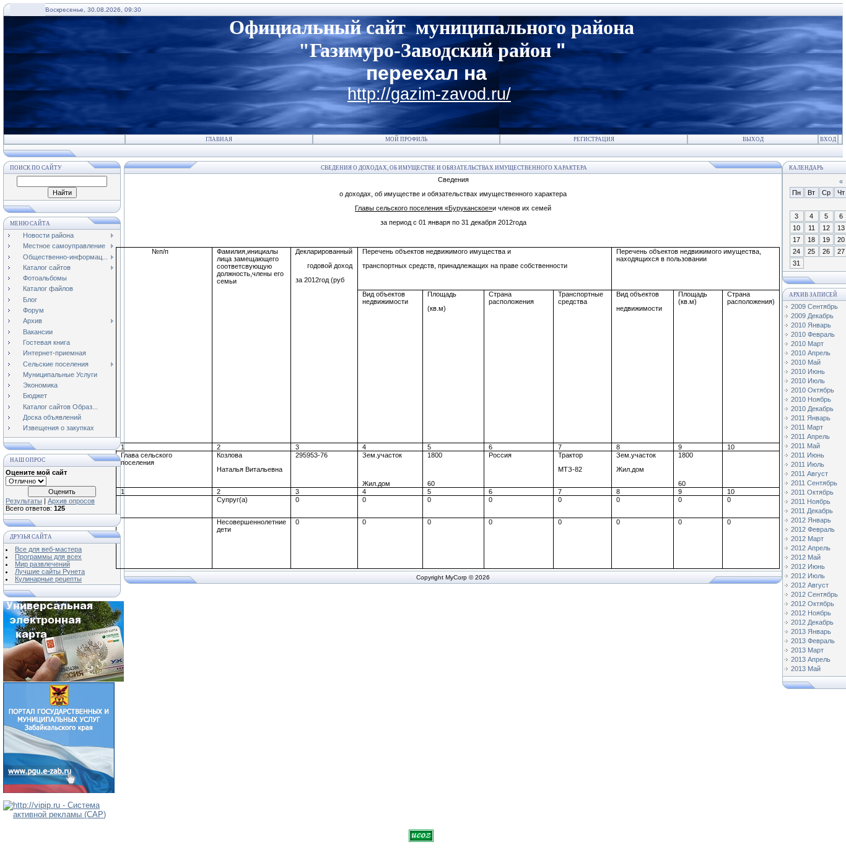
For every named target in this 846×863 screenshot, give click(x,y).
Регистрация (593, 139)
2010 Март (807, 343)
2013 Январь (811, 631)
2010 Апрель (811, 353)
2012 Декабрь (812, 622)
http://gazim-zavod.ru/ (429, 94)
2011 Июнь (807, 455)
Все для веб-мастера (48, 549)
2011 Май (805, 445)
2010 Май (806, 362)
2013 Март (807, 650)
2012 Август (810, 585)
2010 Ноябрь (811, 399)
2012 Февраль (813, 529)
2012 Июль (808, 575)
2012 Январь (811, 520)
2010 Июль (808, 380)
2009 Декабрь (812, 315)
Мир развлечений (42, 564)
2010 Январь (811, 325)
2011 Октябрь (812, 492)
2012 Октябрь (812, 603)
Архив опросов (71, 501)
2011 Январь (811, 418)
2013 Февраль (813, 640)
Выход (753, 139)
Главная (219, 139)
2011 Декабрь (812, 510)
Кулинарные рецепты (48, 579)
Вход (828, 139)
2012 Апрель (811, 548)
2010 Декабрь (812, 408)
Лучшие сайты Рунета (50, 571)
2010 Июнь (808, 371)
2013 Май (806, 668)
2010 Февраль (813, 334)
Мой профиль (406, 139)
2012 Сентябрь (814, 594)
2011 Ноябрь (811, 501)
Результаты (24, 501)
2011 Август (809, 473)
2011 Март (807, 427)
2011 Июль (807, 464)
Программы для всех (48, 556)
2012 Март (807, 538)
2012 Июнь (808, 566)
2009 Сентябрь (814, 306)
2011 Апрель (810, 436)
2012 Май (806, 557)
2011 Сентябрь (814, 483)
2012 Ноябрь (811, 613)
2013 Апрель (811, 659)
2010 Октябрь (812, 390)
